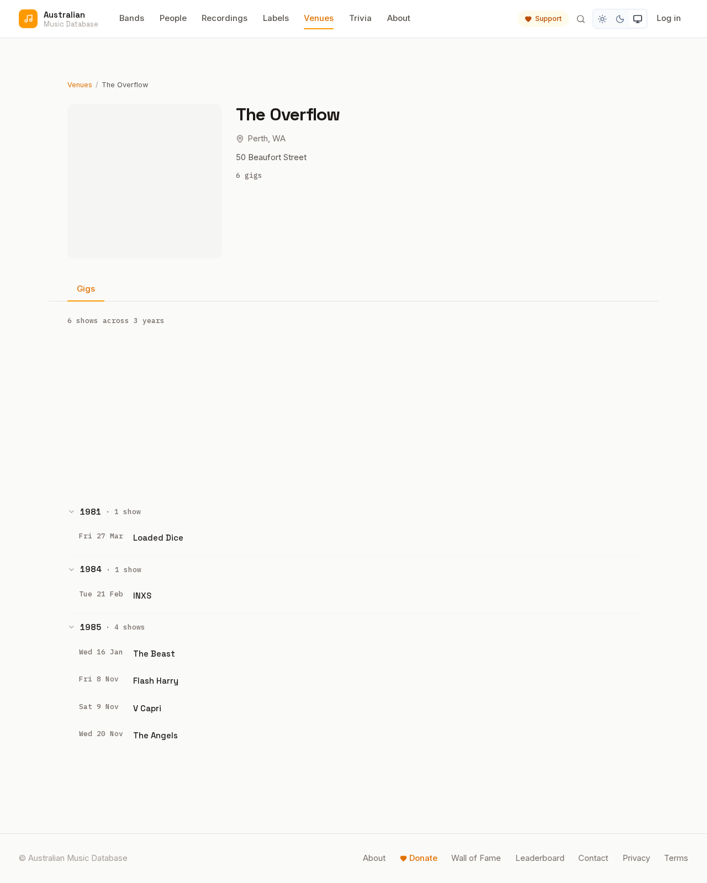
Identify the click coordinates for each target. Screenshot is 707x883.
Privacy (636, 858)
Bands (131, 18)
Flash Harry (155, 680)
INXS (142, 595)
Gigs (86, 289)
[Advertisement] (353, 412)
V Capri (147, 708)
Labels (276, 18)
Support (548, 18)
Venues (319, 18)
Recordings (224, 18)
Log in (669, 18)
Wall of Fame (476, 858)
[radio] (602, 18)
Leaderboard (539, 858)
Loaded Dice (158, 537)
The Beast (154, 653)
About (398, 18)
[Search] (580, 18)
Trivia (360, 18)
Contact (593, 858)
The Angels (155, 735)
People (173, 18)
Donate (423, 858)
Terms (676, 858)
